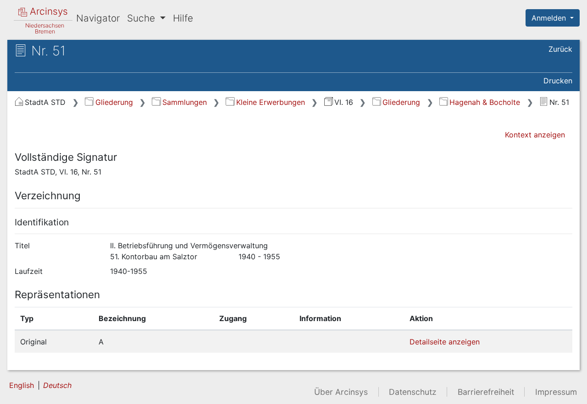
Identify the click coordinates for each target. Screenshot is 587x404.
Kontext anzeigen (535, 134)
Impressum (556, 392)
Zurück (560, 49)
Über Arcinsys (341, 392)
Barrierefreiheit (486, 392)
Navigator (98, 18)
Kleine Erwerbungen (270, 102)
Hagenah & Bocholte (484, 102)
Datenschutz (413, 392)
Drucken (557, 80)
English (21, 385)
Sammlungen (184, 102)
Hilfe (183, 18)
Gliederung (114, 102)
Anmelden (550, 17)
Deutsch (57, 385)
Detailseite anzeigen (445, 341)
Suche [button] (142, 18)
